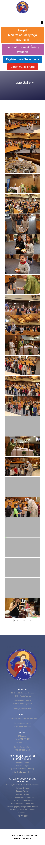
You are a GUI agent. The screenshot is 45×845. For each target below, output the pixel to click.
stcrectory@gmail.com (22, 726)
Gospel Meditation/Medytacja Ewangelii (22, 34)
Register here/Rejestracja (22, 59)
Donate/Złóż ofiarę (22, 67)
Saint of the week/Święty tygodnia (23, 49)
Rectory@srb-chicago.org (27, 718)
